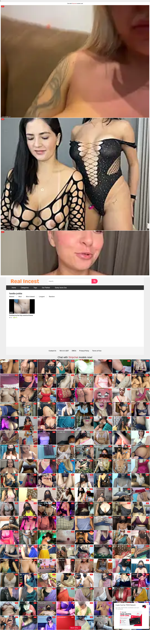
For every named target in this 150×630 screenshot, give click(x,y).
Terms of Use (96, 351)
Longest (42, 296)
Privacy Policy (84, 351)
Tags (35, 288)
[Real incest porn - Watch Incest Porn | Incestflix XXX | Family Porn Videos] (24, 281)
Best (20, 296)
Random (52, 296)
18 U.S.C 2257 (64, 351)
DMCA (74, 351)
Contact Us (52, 351)
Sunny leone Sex (61, 288)
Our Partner (46, 288)
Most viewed (30, 296)
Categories (25, 288)
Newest (11, 296)
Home (14, 288)
